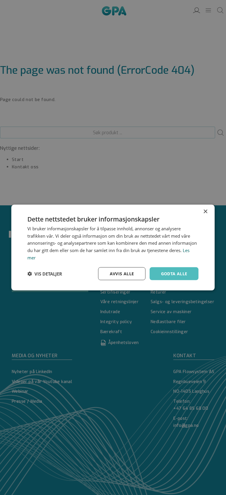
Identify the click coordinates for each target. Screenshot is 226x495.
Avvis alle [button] (122, 273)
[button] (44, 274)
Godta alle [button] (174, 273)
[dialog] (113, 247)
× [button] (205, 211)
